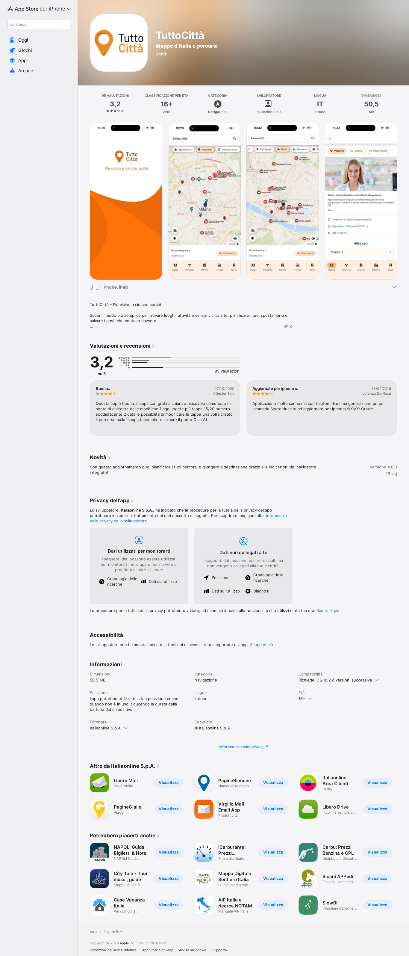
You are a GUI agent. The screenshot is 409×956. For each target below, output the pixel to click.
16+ (302, 698)
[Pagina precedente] (84, 201)
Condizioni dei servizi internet (113, 950)
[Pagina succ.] (403, 201)
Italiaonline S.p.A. (106, 728)
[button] (39, 40)
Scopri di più (328, 610)
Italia (93, 932)
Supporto (219, 950)
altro (288, 326)
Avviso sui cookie (192, 950)
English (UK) (113, 932)
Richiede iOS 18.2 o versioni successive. (336, 680)
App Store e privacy (157, 950)
